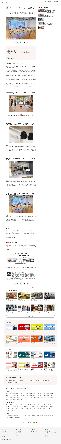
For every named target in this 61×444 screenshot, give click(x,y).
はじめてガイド (18, 432)
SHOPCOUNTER (9, 245)
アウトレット (8, 410)
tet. (6, 215)
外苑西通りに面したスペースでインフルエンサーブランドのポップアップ (17, 51)
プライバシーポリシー (5, 432)
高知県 (42, 397)
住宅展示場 (26, 408)
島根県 (18, 397)
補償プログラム (4, 436)
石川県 (14, 395)
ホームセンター (34, 404)
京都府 (45, 395)
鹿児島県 (17, 399)
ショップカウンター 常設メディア (49, 433)
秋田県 (21, 393)
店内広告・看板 (39, 408)
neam (21, 114)
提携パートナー (18, 435)
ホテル (16, 408)
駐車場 (34, 408)
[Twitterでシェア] (14, 43)
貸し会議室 (50, 406)
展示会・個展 (24, 415)
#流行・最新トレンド (38, 380)
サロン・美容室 (21, 408)
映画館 (42, 406)
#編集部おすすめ (13, 380)
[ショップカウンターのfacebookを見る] (28, 422)
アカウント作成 (16, 267)
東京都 (48, 393)
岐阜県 (28, 395)
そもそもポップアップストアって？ (12, 50)
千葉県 (45, 393)
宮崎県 (14, 399)
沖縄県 (21, 399)
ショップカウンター (47, 431)
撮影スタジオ (37, 406)
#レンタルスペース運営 (9, 382)
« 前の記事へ (8, 287)
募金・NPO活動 (44, 415)
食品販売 (14, 415)
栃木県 (34, 393)
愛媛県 (38, 397)
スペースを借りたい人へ (19, 431)
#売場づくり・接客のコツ (29, 380)
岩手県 (14, 393)
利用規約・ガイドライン (5, 431)
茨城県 (31, 393)
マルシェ (31, 408)
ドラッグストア (48, 404)
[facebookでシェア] (18, 43)
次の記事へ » (34, 287)
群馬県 (38, 393)
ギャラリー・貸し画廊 (28, 404)
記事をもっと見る (47, 31)
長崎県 (52, 397)
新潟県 (7, 395)
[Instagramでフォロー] (24, 43)
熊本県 (7, 399)
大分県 (11, 399)
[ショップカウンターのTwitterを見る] (30, 422)
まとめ (8, 57)
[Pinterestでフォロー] (27, 43)
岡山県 (21, 397)
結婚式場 (13, 408)
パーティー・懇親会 (17, 417)
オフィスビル (8, 408)
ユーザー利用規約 (18, 433)
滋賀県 (41, 395)
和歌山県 (11, 397)
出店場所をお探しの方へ (10, 58)
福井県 (17, 395)
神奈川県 (51, 393)
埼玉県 (41, 393)
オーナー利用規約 (33, 432)
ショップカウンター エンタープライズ (50, 432)
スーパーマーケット (16, 404)
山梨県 (21, 395)
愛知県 (34, 395)
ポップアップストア (9, 415)
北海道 (7, 393)
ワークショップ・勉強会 (9, 417)
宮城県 (17, 393)
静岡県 (31, 395)
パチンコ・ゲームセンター (46, 408)
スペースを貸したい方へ (33, 431)
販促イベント (19, 415)
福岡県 (45, 397)
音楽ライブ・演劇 (50, 415)
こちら (12, 237)
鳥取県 (15, 397)
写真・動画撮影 (38, 415)
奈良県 (7, 397)
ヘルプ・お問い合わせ (5, 435)
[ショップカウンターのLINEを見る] (34, 422)
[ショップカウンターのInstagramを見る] (32, 422)
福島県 (28, 393)
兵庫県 (51, 395)
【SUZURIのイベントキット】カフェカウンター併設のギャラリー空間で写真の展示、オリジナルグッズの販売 (21, 53)
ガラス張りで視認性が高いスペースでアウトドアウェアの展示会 (16, 54)
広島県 (25, 397)
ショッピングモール (9, 404)
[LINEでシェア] (21, 43)
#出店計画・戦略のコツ (21, 380)
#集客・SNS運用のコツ (45, 380)
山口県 (28, 397)
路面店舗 (22, 404)
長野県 (24, 395)
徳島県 (32, 397)
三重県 (38, 395)
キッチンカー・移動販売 (31, 415)
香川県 (35, 397)
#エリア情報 (8, 380)
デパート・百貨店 (16, 406)
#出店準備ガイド (17, 382)
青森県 (11, 393)
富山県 (11, 395)
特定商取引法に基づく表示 (6, 433)
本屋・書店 (45, 406)
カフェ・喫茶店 (32, 406)
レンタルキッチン (14, 410)
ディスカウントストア (9, 406)
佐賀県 (49, 397)
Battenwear (8, 180)
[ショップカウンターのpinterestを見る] (36, 422)
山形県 (24, 393)
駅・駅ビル (39, 404)
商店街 (44, 404)
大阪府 (48, 395)
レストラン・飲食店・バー (24, 406)
